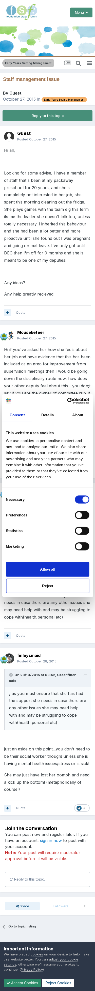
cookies (37, 954)
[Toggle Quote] (11, 675)
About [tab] (77, 415)
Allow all (47, 569)
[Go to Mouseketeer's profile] (9, 335)
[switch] (82, 515)
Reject (47, 586)
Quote (21, 312)
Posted (36, 139)
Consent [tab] (17, 415)
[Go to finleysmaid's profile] (9, 658)
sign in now (51, 840)
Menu (80, 12)
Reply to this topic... (29, 879)
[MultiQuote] (7, 312)
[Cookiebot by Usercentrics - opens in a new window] (67, 401)
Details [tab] (47, 415)
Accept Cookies (24, 983)
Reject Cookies (58, 983)
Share (24, 906)
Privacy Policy (32, 969)
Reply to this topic (48, 115)
